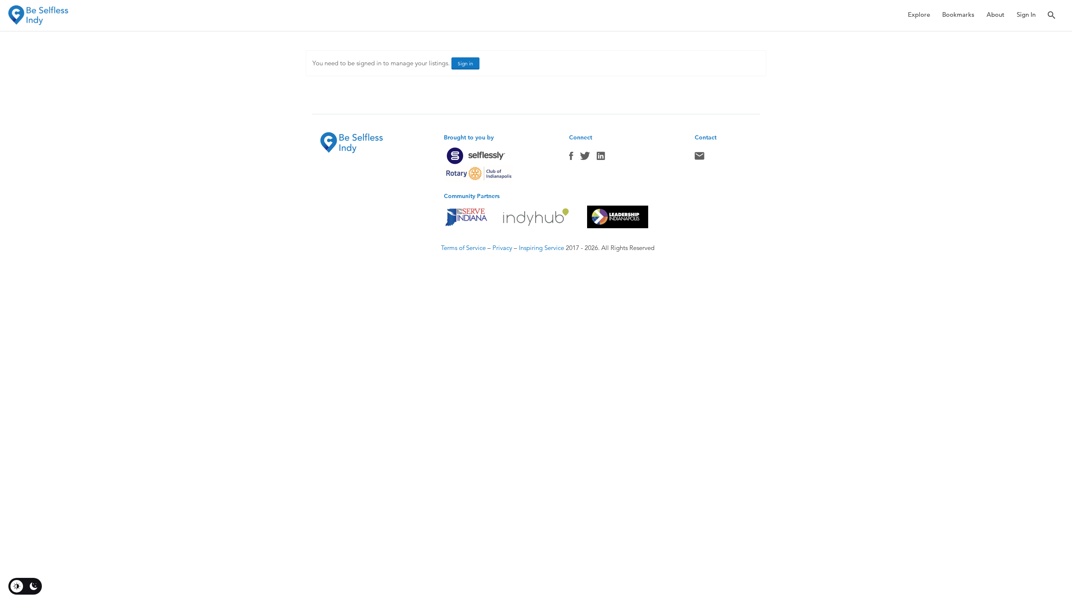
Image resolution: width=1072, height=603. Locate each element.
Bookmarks (958, 14)
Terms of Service (463, 248)
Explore (919, 14)
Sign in (465, 63)
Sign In (1026, 14)
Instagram (601, 157)
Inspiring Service (541, 248)
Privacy (502, 248)
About (996, 14)
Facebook (571, 157)
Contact (699, 157)
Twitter (585, 157)
